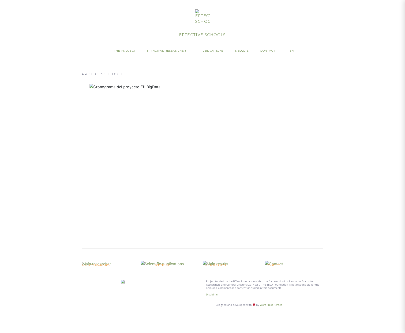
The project (125, 50)
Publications (212, 50)
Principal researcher (166, 50)
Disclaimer (212, 294)
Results (241, 50)
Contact (267, 50)
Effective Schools (202, 35)
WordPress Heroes (271, 304)
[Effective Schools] (202, 16)
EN (291, 50)
